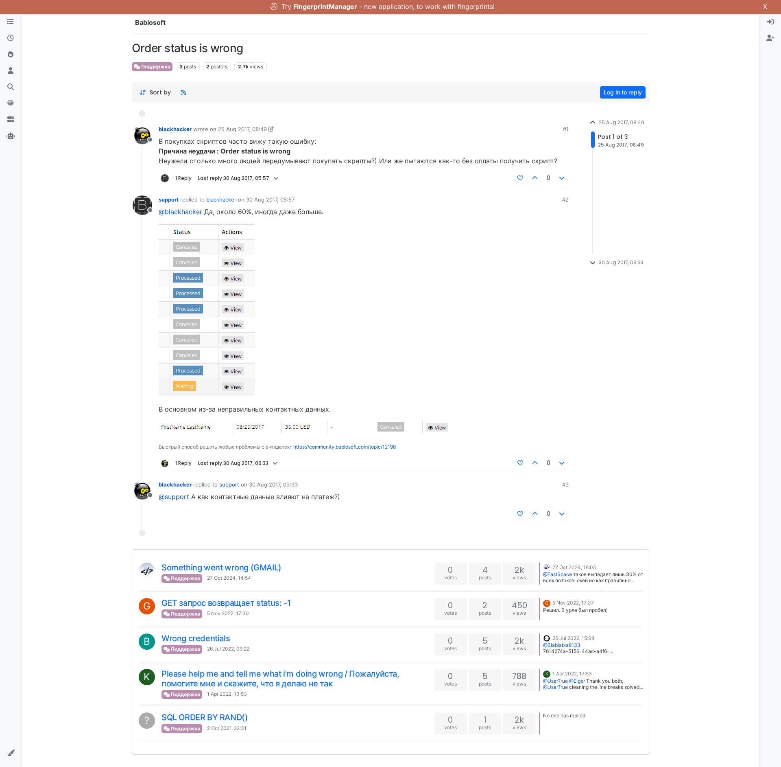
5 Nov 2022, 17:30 (228, 613)
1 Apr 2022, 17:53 (572, 674)
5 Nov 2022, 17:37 (573, 603)
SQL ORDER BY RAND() (204, 717)
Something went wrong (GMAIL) (221, 567)
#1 (566, 129)
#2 (565, 199)
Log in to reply (623, 92)
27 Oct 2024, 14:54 (229, 578)
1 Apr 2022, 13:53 (227, 694)
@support (174, 497)
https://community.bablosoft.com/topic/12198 (344, 447)
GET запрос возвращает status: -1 (225, 603)
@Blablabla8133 (561, 645)
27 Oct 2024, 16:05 (574, 567)
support (169, 199)
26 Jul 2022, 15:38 (573, 638)
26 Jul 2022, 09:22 (228, 649)
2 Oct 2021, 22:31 (227, 728)
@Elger (577, 681)
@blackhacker (180, 212)
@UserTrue (555, 681)
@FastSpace (557, 574)
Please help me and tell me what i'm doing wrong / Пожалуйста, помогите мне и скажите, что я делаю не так (280, 678)
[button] (10, 753)
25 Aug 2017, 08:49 (242, 129)
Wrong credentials (195, 638)
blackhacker (175, 129)
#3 (565, 484)
